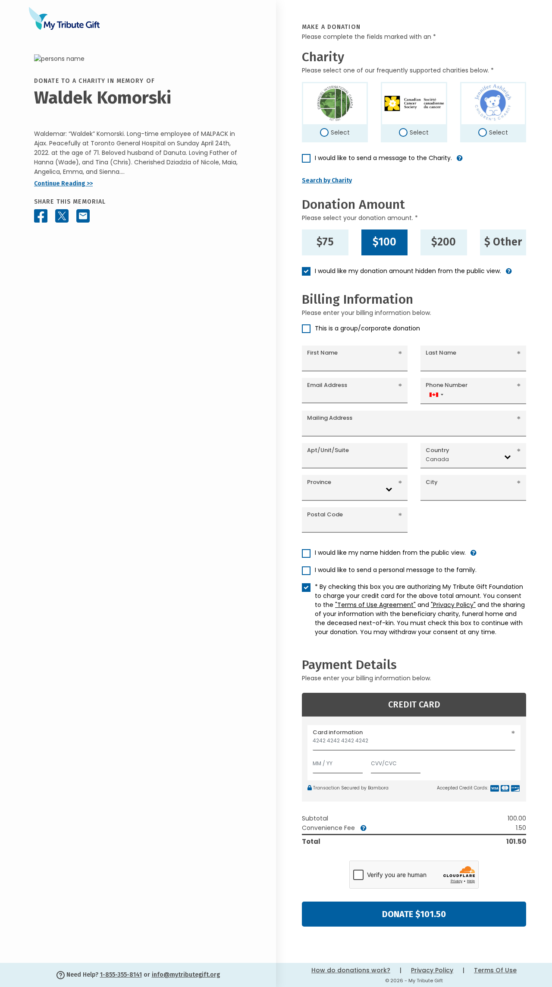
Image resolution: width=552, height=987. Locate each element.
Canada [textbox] (437, 459)
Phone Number (446, 385)
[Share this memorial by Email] (83, 216)
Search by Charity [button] (327, 180)
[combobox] (436, 394)
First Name (322, 353)
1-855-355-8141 (121, 974)
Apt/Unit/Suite (328, 450)
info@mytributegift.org (186, 974)
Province (319, 482)
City (432, 482)
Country (437, 450)
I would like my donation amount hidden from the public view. (408, 271)
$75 (325, 242)
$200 (443, 242)
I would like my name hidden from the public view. (390, 552)
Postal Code (325, 514)
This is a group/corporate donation (367, 328)
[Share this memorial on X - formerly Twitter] (62, 216)
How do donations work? (350, 970)
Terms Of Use (495, 970)
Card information (338, 732)
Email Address (327, 385)
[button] (460, 161)
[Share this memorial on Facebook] (40, 216)
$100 (384, 242)
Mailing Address (329, 418)
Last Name (441, 353)
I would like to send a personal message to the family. (396, 570)
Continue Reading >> (63, 183)
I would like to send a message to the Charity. (383, 158)
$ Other (503, 242)
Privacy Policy (432, 970)
